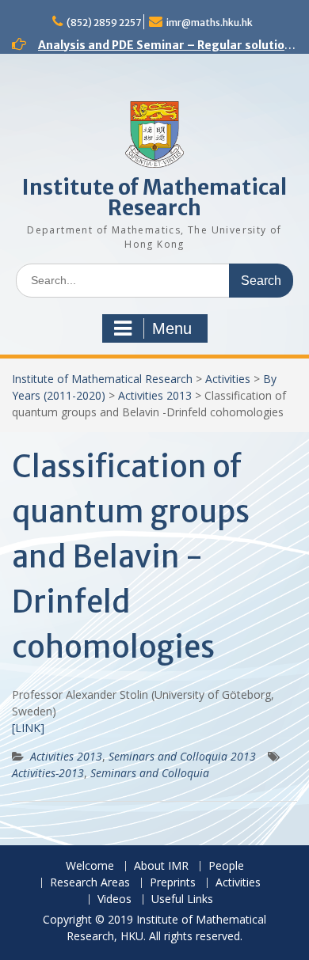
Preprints (173, 883)
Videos (114, 899)
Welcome (90, 866)
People (226, 866)
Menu (172, 328)
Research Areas (90, 883)
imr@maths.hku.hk (209, 22)
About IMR (161, 866)
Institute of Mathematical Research (154, 197)
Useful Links (182, 899)
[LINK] (28, 727)
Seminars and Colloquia (149, 772)
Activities (227, 378)
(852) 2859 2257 (104, 22)
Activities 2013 (155, 395)
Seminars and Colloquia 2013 (182, 756)
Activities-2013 (48, 772)
